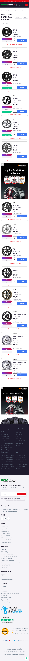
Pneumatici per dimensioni (6, 451)
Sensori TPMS (4, 595)
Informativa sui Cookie (7, 565)
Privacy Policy (4, 567)
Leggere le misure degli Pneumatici (10, 593)
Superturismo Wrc (18, 337)
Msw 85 (16, 205)
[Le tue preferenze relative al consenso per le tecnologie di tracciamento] (26, 658)
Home (2, 11)
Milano (15, 146)
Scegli (22, 41)
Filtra (25, 17)
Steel (15, 30)
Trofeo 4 (16, 271)
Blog (2, 589)
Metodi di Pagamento (6, 552)
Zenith (15, 99)
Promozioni (4, 591)
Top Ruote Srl (14, 654)
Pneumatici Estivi (5, 535)
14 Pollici (23, 11)
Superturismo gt (19, 315)
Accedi (2, 577)
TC (25, 654)
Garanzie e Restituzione (7, 554)
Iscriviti (21, 494)
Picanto (17, 11)
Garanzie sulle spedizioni (7, 561)
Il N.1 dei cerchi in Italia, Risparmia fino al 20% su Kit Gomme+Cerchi (14, 1)
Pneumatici (4, 529)
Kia (12, 11)
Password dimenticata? (7, 579)
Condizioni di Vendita (6, 558)
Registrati (3, 575)
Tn (14, 227)
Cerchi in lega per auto (6, 430)
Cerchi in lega (4, 527)
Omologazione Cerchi (6, 598)
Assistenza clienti (5, 602)
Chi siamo (3, 587)
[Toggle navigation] (16, 5)
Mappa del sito (4, 600)
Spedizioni (3, 550)
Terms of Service (16, 653)
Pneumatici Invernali (6, 538)
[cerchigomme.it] (8, 5)
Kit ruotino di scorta (6, 533)
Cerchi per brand (20, 429)
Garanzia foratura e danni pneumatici (10, 563)
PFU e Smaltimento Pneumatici (9, 556)
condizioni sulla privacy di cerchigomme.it (15, 500)
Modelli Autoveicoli (6, 542)
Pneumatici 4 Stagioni (6, 540)
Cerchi (7, 11)
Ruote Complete (5, 531)
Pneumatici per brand (20, 451)
